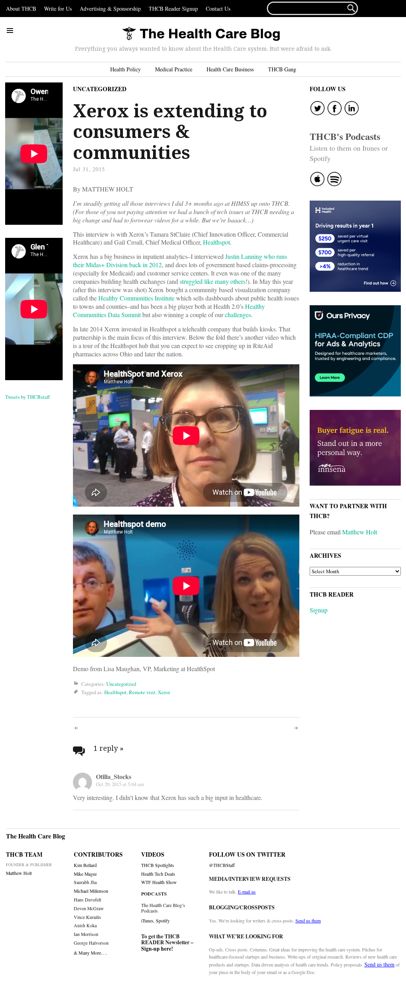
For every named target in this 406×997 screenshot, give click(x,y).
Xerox (164, 692)
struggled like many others (212, 281)
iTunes (147, 920)
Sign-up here (156, 949)
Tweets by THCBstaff (27, 396)
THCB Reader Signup (173, 8)
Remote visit (142, 692)
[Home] (201, 34)
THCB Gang (282, 69)
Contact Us (218, 8)
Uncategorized (99, 88)
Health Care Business (230, 69)
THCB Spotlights (157, 865)
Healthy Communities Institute (136, 298)
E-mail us (247, 891)
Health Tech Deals (158, 874)
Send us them (308, 920)
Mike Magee (85, 874)
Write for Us (58, 8)
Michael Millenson (91, 891)
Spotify (163, 920)
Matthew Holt (359, 532)
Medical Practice (173, 69)
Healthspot (216, 242)
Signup (318, 610)
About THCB (21, 8)
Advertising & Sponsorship (110, 8)
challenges (238, 314)
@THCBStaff (222, 865)
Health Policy (125, 69)
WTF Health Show (159, 882)
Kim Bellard (85, 865)
